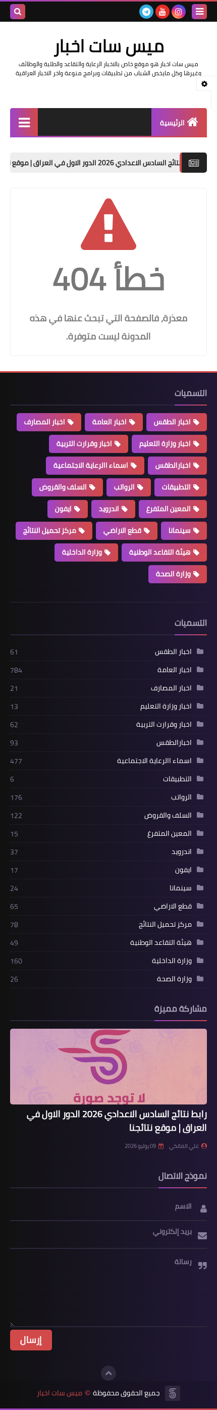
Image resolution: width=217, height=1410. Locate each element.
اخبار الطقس (172, 421)
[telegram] (146, 12)
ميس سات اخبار (59, 1393)
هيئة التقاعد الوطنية (160, 552)
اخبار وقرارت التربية (84, 443)
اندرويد (109, 508)
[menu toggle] (199, 11)
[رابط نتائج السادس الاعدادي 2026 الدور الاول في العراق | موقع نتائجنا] (108, 1066)
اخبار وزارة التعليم (165, 443)
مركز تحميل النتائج (49, 530)
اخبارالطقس (173, 465)
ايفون (63, 508)
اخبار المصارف (44, 421)
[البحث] (17, 11)
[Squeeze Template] (172, 1393)
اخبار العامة (109, 421)
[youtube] (162, 12)
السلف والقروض (63, 486)
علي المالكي (184, 1146)
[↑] (108, 1373)
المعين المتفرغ (168, 508)
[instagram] (179, 12)
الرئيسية (172, 122)
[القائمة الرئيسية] (24, 122)
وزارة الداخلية (82, 552)
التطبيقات (176, 486)
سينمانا (180, 530)
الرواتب (124, 486)
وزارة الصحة (173, 573)
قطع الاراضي (122, 530)
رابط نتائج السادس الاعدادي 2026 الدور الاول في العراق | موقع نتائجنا (117, 1120)
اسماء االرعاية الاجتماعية (90, 465)
